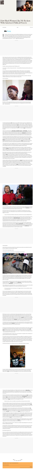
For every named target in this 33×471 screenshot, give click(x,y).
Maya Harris (11, 282)
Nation (22, 140)
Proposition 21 (27, 207)
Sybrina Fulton (14, 130)
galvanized (15, 319)
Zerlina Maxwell (11, 283)
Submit (31, 466)
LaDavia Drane (19, 282)
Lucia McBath (17, 130)
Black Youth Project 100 (17, 217)
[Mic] (2, 2)
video (17, 223)
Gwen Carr (20, 130)
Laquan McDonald (20, 223)
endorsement (24, 132)
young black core (27, 225)
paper (31, 404)
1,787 (8, 371)
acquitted (22, 317)
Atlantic (17, 164)
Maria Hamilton (25, 130)
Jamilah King (4, 27)
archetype (7, 148)
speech (7, 154)
